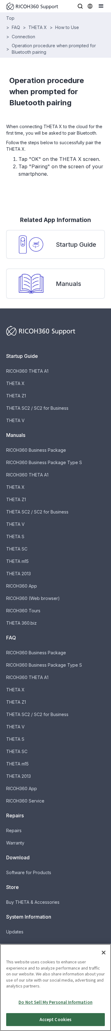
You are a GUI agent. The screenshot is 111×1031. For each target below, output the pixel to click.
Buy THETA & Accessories (33, 902)
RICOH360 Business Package (36, 450)
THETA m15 (17, 561)
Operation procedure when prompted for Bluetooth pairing (54, 49)
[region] (55, 987)
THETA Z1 (16, 395)
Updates (14, 931)
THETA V (15, 420)
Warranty (15, 842)
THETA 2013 (18, 573)
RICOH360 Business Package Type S (44, 462)
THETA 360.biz (21, 623)
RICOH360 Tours (23, 610)
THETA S (15, 536)
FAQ (16, 27)
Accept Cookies (55, 1019)
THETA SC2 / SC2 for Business (37, 408)
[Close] (103, 952)
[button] (80, 6)
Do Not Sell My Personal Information (55, 1002)
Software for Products (28, 872)
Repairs (14, 830)
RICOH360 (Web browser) (33, 598)
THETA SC (16, 548)
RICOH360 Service (25, 800)
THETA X (37, 27)
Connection (23, 36)
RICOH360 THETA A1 (27, 371)
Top (10, 18)
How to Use (67, 27)
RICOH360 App (21, 586)
